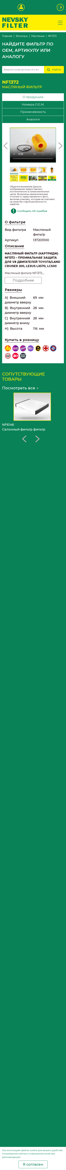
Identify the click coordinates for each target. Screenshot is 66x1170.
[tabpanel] (33, 243)
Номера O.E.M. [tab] (33, 104)
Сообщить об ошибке (32, 211)
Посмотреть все (20, 388)
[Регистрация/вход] (21, 7)
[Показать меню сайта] (60, 22)
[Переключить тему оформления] (60, 7)
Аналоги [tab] (33, 119)
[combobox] (23, 69)
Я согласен (33, 1164)
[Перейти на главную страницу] (15, 22)
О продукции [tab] (33, 97)
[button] (5, 145)
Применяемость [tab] (33, 112)
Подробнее (23, 280)
